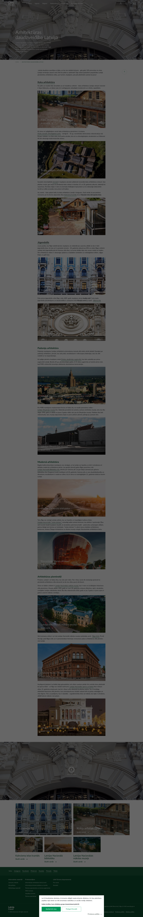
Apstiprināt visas (51, 909)
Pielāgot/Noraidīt (71, 909)
